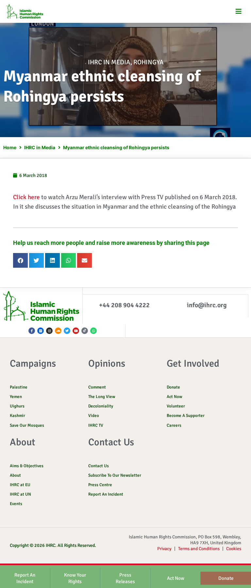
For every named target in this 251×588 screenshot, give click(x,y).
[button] (238, 11)
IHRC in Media (109, 62)
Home (9, 147)
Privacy (164, 548)
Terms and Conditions (199, 548)
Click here (26, 197)
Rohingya (148, 62)
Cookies (233, 548)
